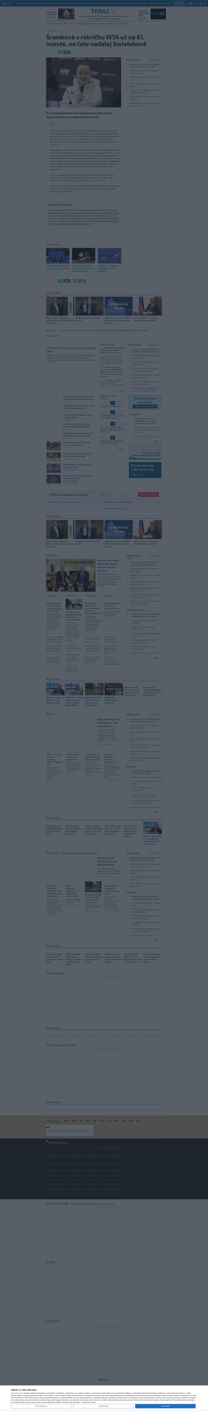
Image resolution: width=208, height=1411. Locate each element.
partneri (20, 1393)
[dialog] (104, 1398)
